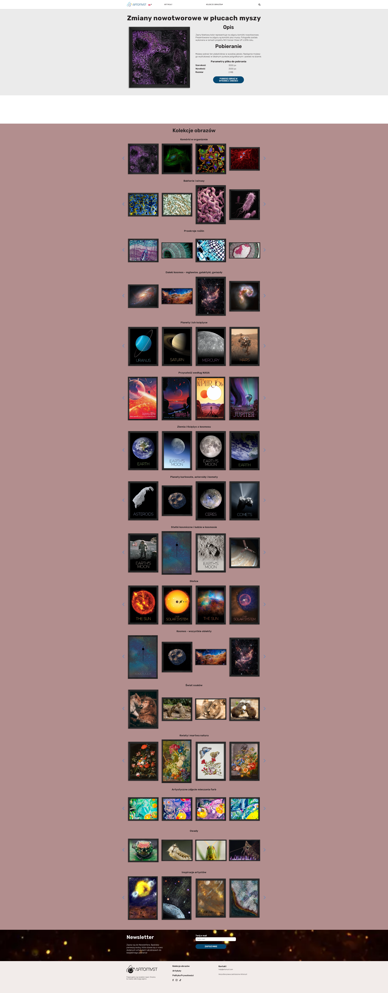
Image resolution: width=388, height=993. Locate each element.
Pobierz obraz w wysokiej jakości (228, 79)
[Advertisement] (194, 109)
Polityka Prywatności (183, 975)
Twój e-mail (201, 935)
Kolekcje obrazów (181, 966)
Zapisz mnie (211, 946)
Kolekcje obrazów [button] (214, 4)
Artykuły (168, 4)
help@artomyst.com (226, 969)
